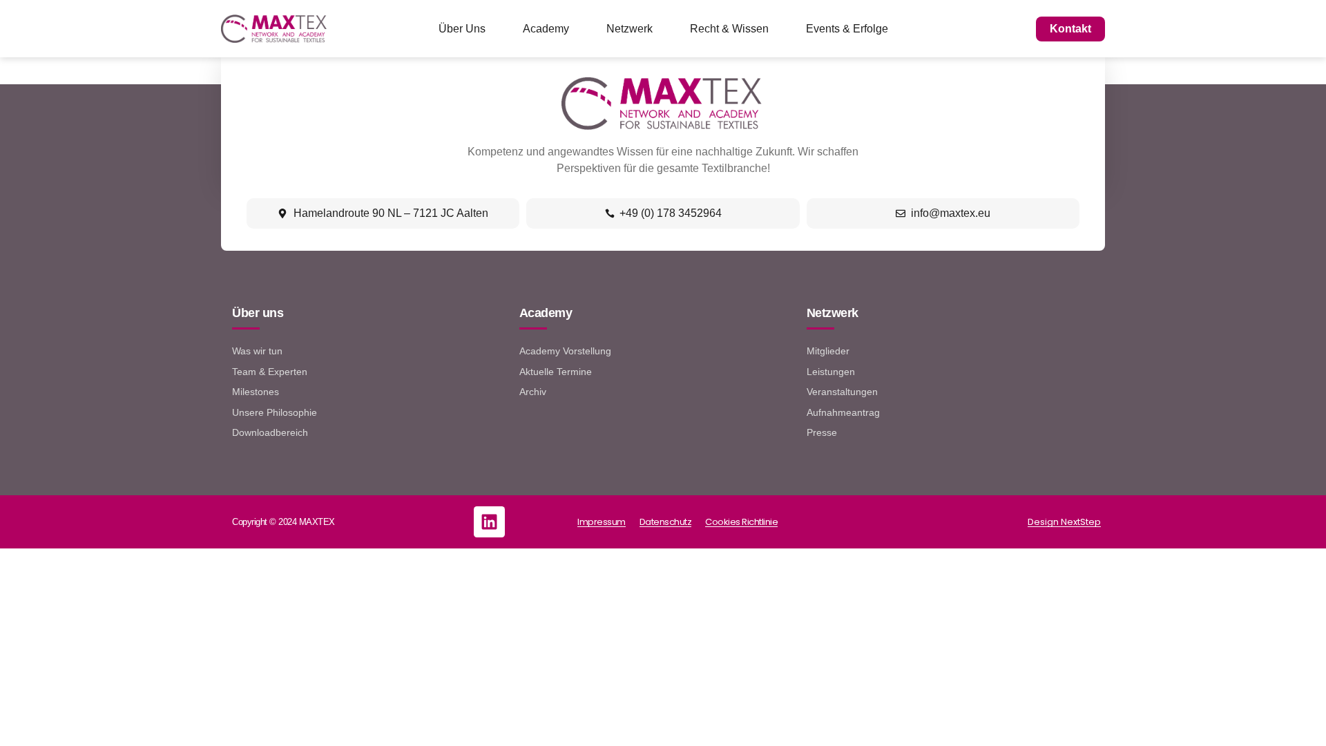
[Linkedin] (489, 521)
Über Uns (462, 29)
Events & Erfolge (847, 29)
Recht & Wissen (729, 29)
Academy (546, 29)
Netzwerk (629, 29)
